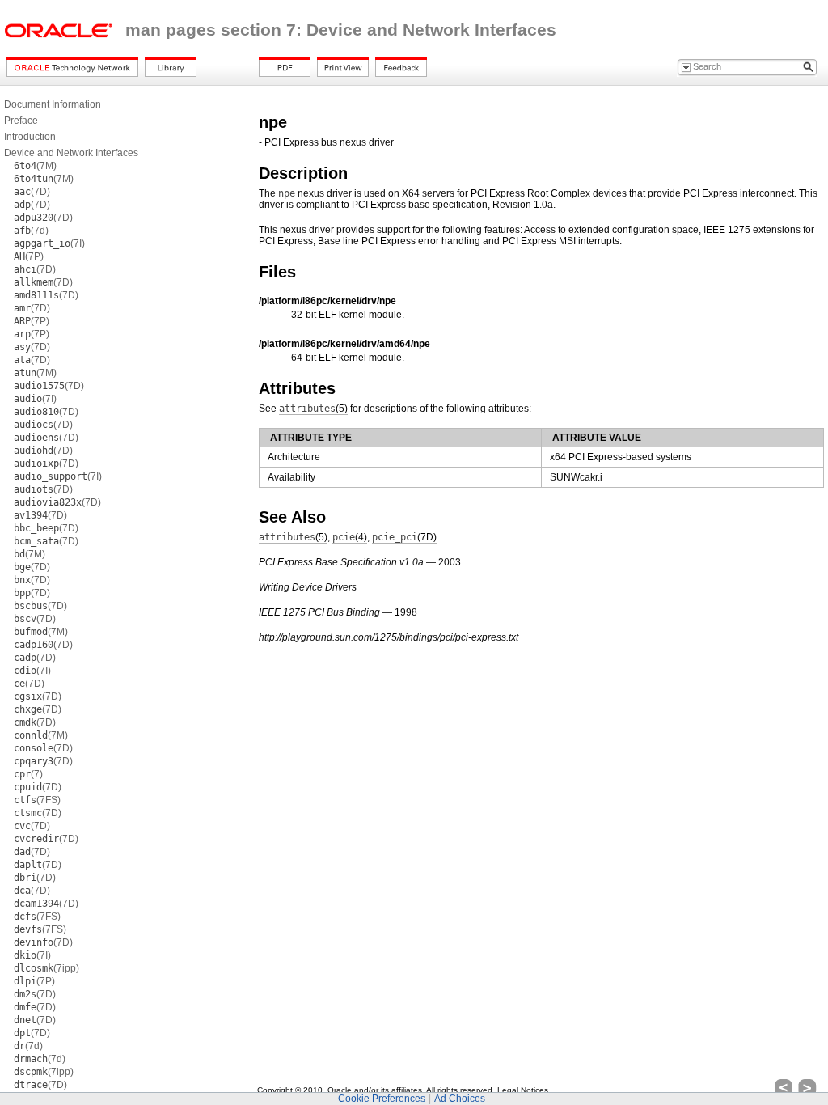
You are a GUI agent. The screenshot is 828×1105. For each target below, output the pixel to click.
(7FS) (37, 800)
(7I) (49, 243)
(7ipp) (46, 968)
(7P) (29, 256)
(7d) (31, 230)
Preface (21, 120)
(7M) (35, 165)
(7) (28, 774)
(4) (349, 537)
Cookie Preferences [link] (381, 1098)
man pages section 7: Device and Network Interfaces (340, 30)
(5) (313, 408)
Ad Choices (459, 1098)
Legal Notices (522, 1090)
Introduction (30, 136)
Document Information (52, 104)
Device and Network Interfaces (71, 153)
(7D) (32, 191)
